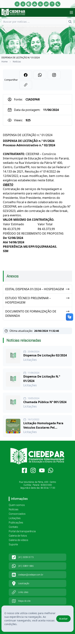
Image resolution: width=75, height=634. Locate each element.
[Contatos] (57, 4)
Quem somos (17, 505)
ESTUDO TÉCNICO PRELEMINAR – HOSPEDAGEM (28, 300)
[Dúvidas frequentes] (52, 4)
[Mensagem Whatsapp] (51, 470)
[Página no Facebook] (24, 470)
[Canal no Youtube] (42, 470)
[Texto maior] (22, 4)
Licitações (15, 518)
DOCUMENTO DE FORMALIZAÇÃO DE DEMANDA (30, 313)
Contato (13, 526)
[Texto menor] (17, 4)
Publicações (16, 522)
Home (4, 61)
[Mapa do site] (34, 4)
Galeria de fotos (18, 535)
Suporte (13, 544)
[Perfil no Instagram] (33, 470)
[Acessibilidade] (40, 4)
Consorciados (17, 513)
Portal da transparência (22, 531)
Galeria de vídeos (18, 540)
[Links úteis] (46, 4)
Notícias (17, 61)
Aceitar (63, 618)
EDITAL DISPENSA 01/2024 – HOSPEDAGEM (34, 289)
